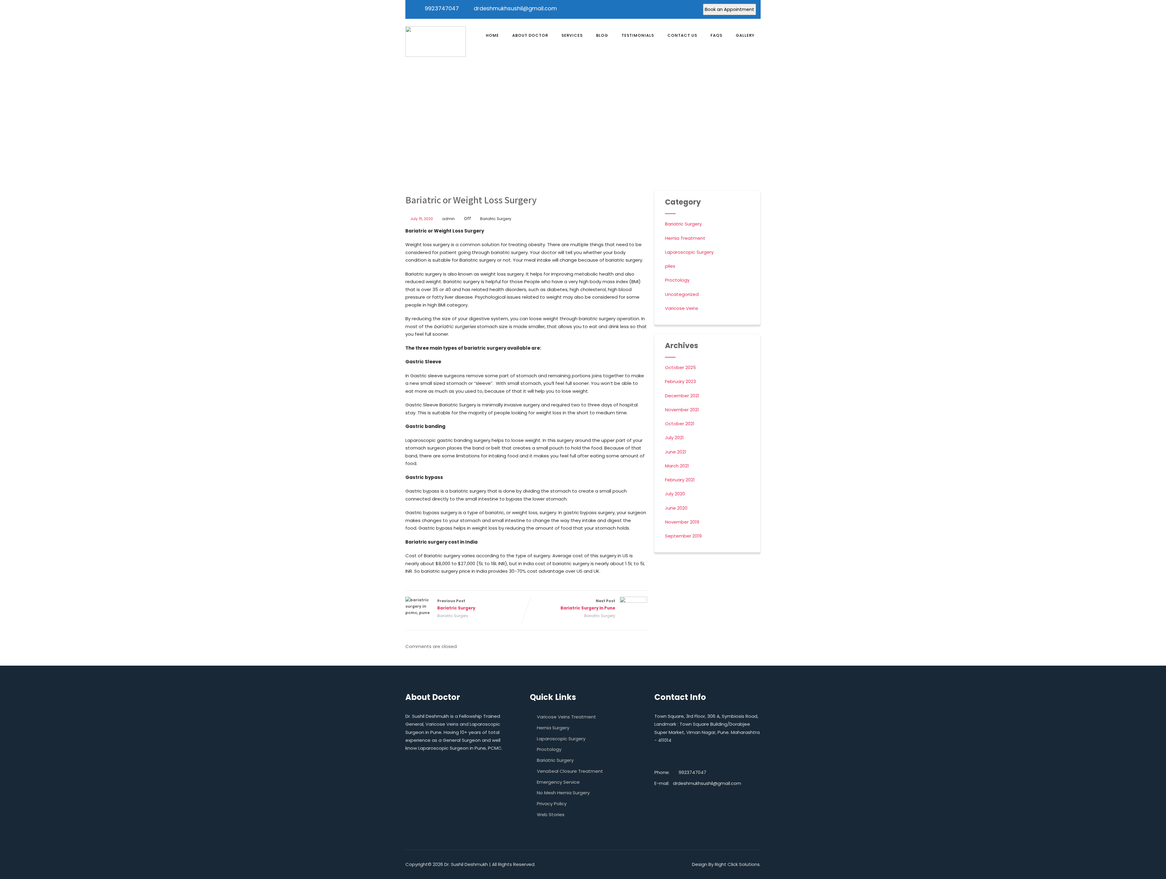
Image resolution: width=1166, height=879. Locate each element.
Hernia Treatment (685, 238)
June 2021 (675, 452)
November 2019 (682, 522)
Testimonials (638, 35)
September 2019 (683, 536)
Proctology (677, 280)
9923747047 (442, 8)
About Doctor (530, 35)
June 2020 (676, 508)
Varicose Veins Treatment (566, 717)
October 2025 (680, 367)
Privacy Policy (552, 803)
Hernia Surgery (553, 728)
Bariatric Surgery (495, 218)
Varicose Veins (681, 308)
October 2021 (679, 423)
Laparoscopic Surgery (689, 252)
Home (492, 35)
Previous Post (456, 604)
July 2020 (675, 493)
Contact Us (682, 35)
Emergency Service (558, 782)
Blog (602, 35)
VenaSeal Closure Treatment (570, 771)
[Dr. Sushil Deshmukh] (435, 41)
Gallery (745, 35)
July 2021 (674, 437)
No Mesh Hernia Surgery (563, 792)
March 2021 (677, 466)
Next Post (588, 604)
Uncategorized (682, 294)
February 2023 (680, 381)
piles (670, 266)
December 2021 (682, 395)
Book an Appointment (729, 9)
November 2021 (682, 409)
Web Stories (550, 814)
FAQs (716, 35)
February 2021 (680, 480)
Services (572, 35)
